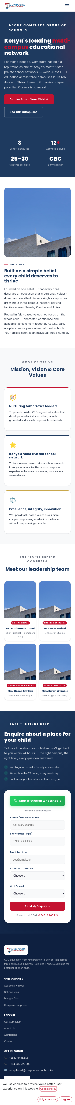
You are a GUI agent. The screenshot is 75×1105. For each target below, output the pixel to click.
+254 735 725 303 (19, 1063)
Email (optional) (19, 852)
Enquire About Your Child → (28, 99)
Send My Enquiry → (37, 906)
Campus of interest (21, 868)
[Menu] (67, 6)
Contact (8, 1041)
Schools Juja (11, 992)
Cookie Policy (48, 1088)
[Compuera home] (14, 6)
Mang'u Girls (11, 998)
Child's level (17, 886)
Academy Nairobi (14, 985)
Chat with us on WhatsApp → (40, 801)
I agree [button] (66, 1099)
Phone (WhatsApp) (21, 833)
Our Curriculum (12, 1021)
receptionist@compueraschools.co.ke (31, 1070)
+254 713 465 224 (48, 915)
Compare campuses (15, 1005)
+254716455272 (18, 1057)
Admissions (10, 1034)
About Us (9, 1028)
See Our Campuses (24, 112)
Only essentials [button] (47, 1099)
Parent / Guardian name (24, 817)
